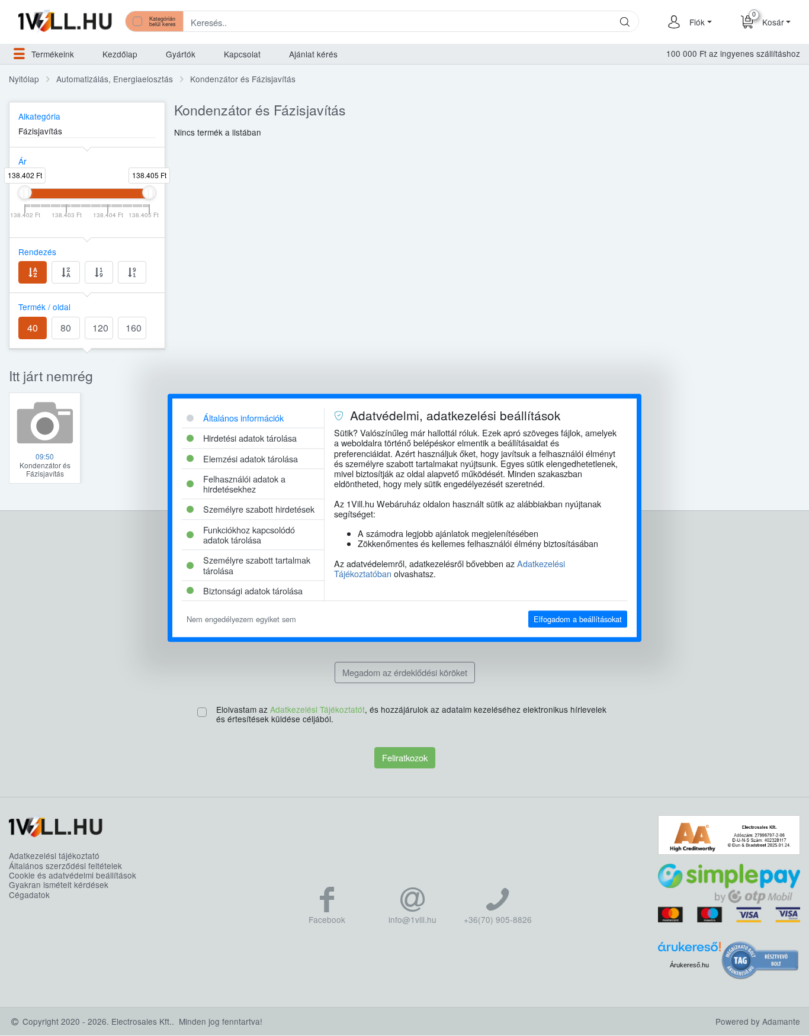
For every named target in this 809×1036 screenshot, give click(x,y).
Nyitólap (24, 79)
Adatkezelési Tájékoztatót (317, 709)
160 (134, 327)
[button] (699, 22)
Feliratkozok (405, 757)
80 (65, 327)
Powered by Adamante (757, 1021)
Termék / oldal (44, 306)
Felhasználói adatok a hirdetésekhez (244, 483)
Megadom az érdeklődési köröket (404, 672)
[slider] (25, 192)
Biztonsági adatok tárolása (253, 590)
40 (32, 327)
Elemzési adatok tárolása (250, 458)
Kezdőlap (119, 54)
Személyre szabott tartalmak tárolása (256, 565)
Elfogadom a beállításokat (578, 619)
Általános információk (243, 417)
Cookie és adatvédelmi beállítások (72, 875)
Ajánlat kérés (313, 54)
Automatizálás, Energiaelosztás (114, 79)
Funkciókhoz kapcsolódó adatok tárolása (249, 534)
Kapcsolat (242, 54)
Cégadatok (29, 894)
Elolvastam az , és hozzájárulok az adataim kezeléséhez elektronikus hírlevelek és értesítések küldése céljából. (411, 714)
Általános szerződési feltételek (65, 865)
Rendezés (37, 251)
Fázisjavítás (40, 131)
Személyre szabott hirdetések (258, 509)
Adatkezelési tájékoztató (54, 855)
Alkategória (39, 116)
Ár (22, 161)
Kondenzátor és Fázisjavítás (243, 79)
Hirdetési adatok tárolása (250, 438)
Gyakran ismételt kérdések (58, 884)
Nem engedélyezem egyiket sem (241, 619)
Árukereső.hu (689, 965)
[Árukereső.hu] (689, 950)
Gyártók (180, 54)
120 (100, 327)
